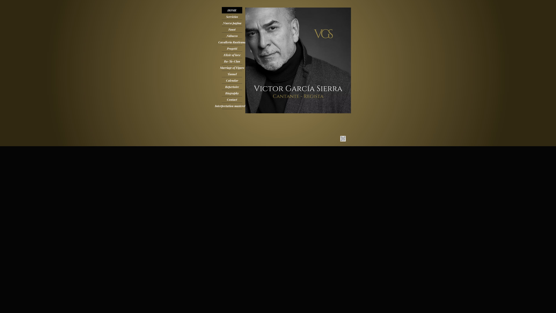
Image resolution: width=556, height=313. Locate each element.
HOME (232, 10)
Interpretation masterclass (232, 106)
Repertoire (232, 87)
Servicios (232, 17)
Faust (232, 29)
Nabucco (232, 36)
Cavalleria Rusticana (232, 42)
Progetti (232, 48)
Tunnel (232, 74)
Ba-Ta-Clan (232, 61)
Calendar (232, 80)
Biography (232, 93)
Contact (232, 99)
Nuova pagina (232, 23)
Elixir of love (232, 55)
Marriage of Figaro (232, 68)
